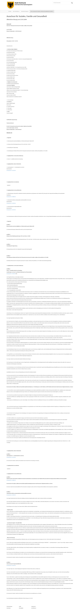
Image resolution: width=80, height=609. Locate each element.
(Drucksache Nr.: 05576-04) (11, 170)
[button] (42, 11)
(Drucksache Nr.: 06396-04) (11, 203)
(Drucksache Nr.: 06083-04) (11, 196)
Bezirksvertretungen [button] (24, 11)
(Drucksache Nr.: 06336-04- (11, 273)
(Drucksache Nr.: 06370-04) (11, 209)
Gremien (9, 11)
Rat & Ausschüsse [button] (16, 11)
